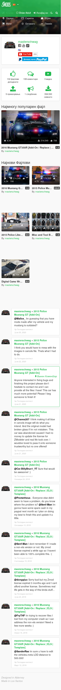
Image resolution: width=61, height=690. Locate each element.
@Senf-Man (45, 504)
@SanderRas (21, 651)
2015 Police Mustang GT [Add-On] (30, 312)
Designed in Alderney (12, 677)
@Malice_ (19, 318)
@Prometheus (22, 497)
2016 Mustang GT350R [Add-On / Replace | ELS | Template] (33, 490)
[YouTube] (23, 45)
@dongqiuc (21, 579)
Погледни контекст (25, 329)
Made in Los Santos (12, 681)
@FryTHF (19, 615)
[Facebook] (19, 45)
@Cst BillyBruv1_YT (25, 468)
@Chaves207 (21, 419)
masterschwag (28, 41)
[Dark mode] (51, 12)
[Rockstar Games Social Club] (28, 45)
